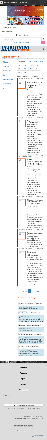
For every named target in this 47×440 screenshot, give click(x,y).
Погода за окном (7, 32)
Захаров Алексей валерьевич (30, 325)
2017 (31, 69)
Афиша (23, 378)
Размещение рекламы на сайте (23, 425)
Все (4, 88)
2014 (25, 72)
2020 (37, 65)
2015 (20, 72)
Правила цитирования (23, 431)
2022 (25, 65)
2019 (20, 69)
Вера (22, 303)
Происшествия (8, 79)
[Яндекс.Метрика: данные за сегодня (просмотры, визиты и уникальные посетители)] (38, 436)
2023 (20, 65)
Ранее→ (39, 291)
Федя (22, 346)
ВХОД (15, 42)
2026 (29, 61)
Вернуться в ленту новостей (14, 59)
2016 (37, 69)
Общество (6, 62)
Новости (23, 367)
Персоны (23, 373)
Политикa (6, 70)
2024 (41, 61)
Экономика (7, 83)
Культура (6, 66)
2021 (31, 65)
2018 (25, 69)
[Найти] (43, 39)
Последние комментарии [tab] (27, 298)
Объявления (23, 390)
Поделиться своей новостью (24, 405)
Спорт (5, 75)
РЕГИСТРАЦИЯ (23, 42)
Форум (23, 384)
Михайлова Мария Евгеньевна (31, 334)
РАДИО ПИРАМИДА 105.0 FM (15, 2)
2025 (35, 61)
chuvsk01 (24, 313)
